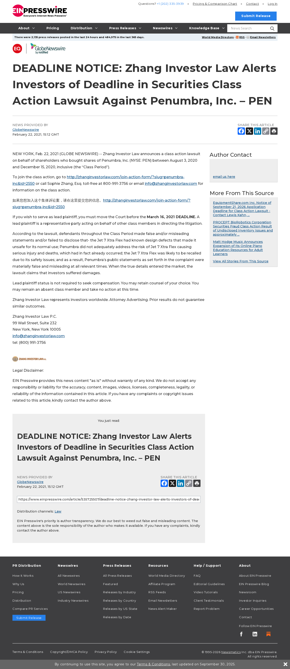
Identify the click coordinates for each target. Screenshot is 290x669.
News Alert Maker (162, 608)
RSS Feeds (157, 592)
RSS (242, 37)
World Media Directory (218, 37)
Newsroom (247, 592)
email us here (224, 177)
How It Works (23, 575)
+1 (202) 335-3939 (170, 3)
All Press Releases (117, 575)
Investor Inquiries (252, 600)
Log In (273, 3)
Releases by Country (119, 600)
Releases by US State (120, 608)
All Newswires (69, 575)
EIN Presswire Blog (254, 584)
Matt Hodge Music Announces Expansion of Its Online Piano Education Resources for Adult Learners (238, 248)
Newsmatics (231, 652)
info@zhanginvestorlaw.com (171, 183)
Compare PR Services (30, 608)
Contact (252, 3)
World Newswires (71, 584)
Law (58, 511)
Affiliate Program (161, 584)
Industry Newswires (73, 600)
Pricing (215, 3)
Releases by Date (117, 617)
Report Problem (207, 608)
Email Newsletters (263, 37)
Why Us (18, 584)
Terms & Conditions (27, 652)
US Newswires (69, 592)
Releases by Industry (119, 592)
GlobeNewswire (25, 130)
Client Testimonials (209, 600)
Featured (110, 584)
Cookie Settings (137, 652)
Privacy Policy (106, 652)
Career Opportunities (256, 608)
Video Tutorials (206, 592)
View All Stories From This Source (240, 261)
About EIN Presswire (255, 575)
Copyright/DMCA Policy (69, 652)
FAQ (197, 575)
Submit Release (256, 16)
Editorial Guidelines (209, 584)
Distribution (21, 600)
